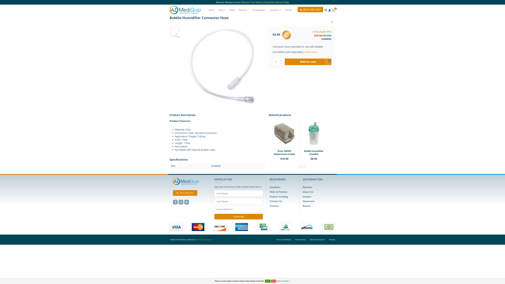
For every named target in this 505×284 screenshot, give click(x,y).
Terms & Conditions (283, 239)
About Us (308, 192)
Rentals (243, 10)
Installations (259, 10)
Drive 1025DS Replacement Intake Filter (284, 154)
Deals (232, 10)
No (273, 281)
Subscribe (238, 216)
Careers (307, 197)
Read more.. (311, 52)
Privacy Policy (300, 239)
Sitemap (332, 239)
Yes (267, 281)
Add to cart (308, 62)
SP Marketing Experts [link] (204, 239)
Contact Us (276, 201)
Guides (288, 10)
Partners (274, 206)
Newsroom (309, 201)
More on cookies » (283, 281)
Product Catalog (279, 197)
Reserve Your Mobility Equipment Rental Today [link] (265, 2)
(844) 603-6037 (312, 9)
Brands (307, 206)
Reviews (307, 187)
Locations (274, 10)
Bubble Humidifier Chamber (313, 153)
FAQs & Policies (278, 192)
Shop (220, 10)
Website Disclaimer (317, 239)
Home (211, 10)
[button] (300, 167)
